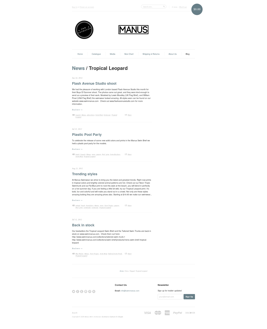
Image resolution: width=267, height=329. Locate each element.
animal (78, 205)
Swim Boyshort (115, 154)
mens (93, 154)
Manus (83, 115)
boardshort (89, 205)
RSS (93, 291)
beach (77, 154)
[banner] (133, 30)
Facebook (77, 291)
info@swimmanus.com (130, 290)
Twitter (73, 291)
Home (80, 54)
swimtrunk (87, 207)
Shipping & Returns (151, 54)
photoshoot (90, 115)
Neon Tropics (108, 205)
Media (112, 54)
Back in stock (83, 224)
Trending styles (84, 173)
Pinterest (89, 291)
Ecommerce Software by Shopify (112, 316)
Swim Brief (99, 115)
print (107, 154)
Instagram (85, 291)
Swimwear (107, 115)
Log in (74, 7)
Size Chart (129, 54)
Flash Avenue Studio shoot (94, 83)
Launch (78, 115)
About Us (173, 54)
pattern (98, 154)
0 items (174, 7)
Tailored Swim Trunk (115, 254)
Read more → (77, 109)
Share (130, 115)
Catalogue (96, 54)
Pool (103, 154)
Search (74, 313)
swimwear (95, 207)
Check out (183, 7)
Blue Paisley (79, 254)
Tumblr (81, 291)
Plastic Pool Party (87, 134)
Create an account (87, 7)
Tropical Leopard (89, 156)
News (78, 67)
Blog (188, 54)
